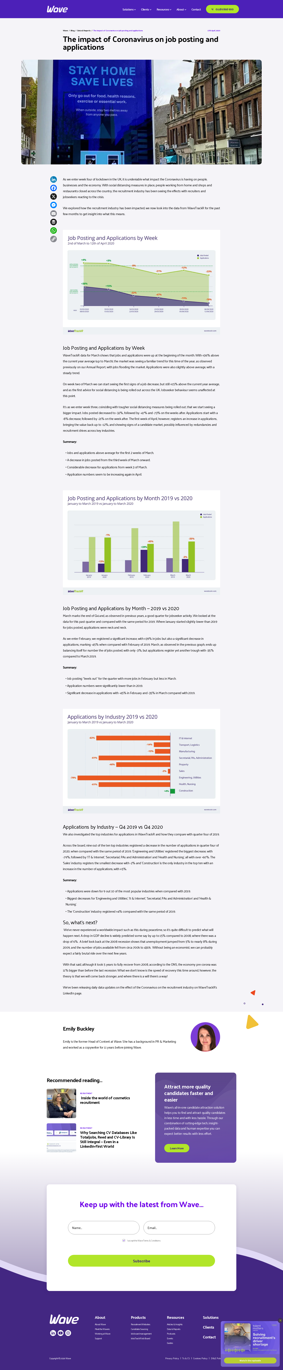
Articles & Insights (175, 1324)
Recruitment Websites (140, 1324)
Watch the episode (250, 1360)
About (180, 9)
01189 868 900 (224, 9)
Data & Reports (84, 30)
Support (98, 1338)
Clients (145, 9)
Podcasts (171, 1334)
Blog (73, 30)
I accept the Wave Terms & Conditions (143, 1240)
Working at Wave (102, 1334)
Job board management (141, 1334)
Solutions (128, 9)
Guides (170, 1343)
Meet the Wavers (102, 1329)
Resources (163, 9)
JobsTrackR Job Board (140, 1338)
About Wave (100, 1324)
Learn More (177, 1148)
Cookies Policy (200, 1358)
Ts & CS (186, 1358)
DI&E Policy (217, 1358)
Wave (65, 30)
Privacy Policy (172, 1358)
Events (170, 1338)
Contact (196, 9)
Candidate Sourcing (139, 1329)
